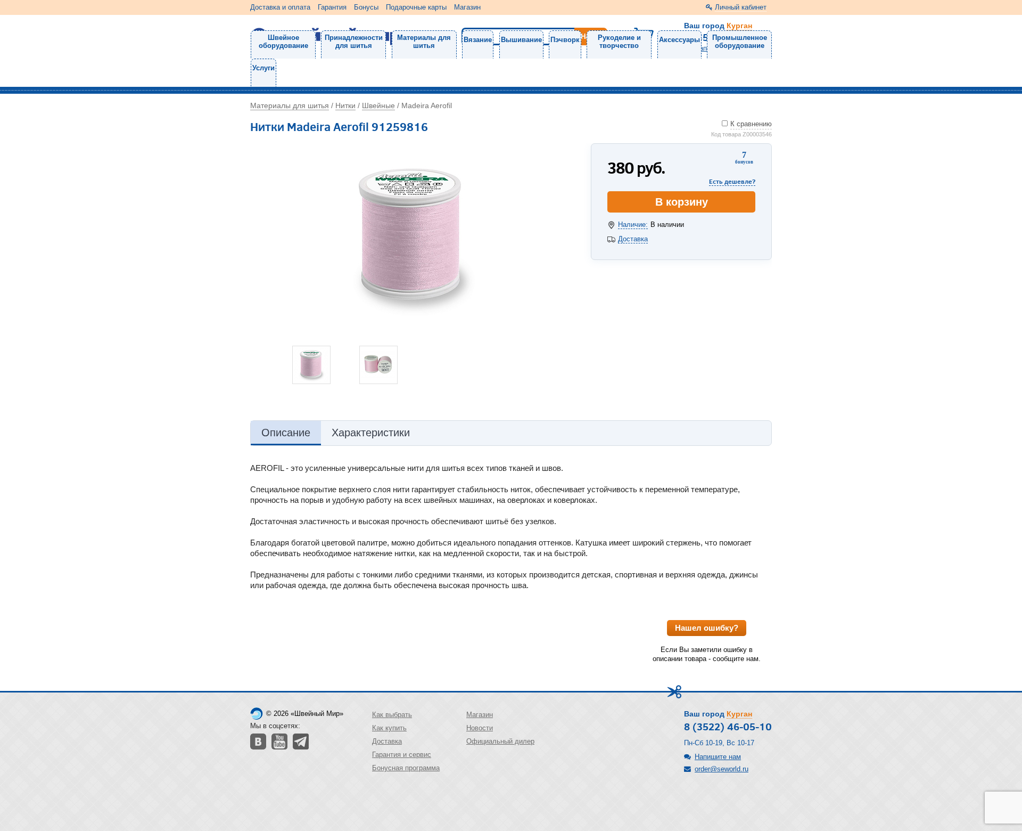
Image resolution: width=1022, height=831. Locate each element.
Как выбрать (392, 715)
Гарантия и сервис (401, 755)
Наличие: (633, 225)
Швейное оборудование (283, 42)
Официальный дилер (500, 741)
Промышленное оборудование (739, 42)
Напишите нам (718, 757)
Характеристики (371, 432)
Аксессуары (679, 40)
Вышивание (521, 40)
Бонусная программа (406, 768)
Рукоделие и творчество (619, 42)
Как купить (389, 728)
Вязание (478, 40)
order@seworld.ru (721, 769)
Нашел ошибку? (706, 627)
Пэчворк (565, 40)
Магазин (467, 7)
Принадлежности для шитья (354, 42)
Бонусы (366, 7)
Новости (479, 728)
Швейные (378, 105)
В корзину (681, 202)
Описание (285, 432)
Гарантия (332, 7)
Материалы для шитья (424, 42)
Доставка (633, 239)
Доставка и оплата (280, 7)
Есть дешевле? (732, 181)
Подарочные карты (416, 7)
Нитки (345, 105)
